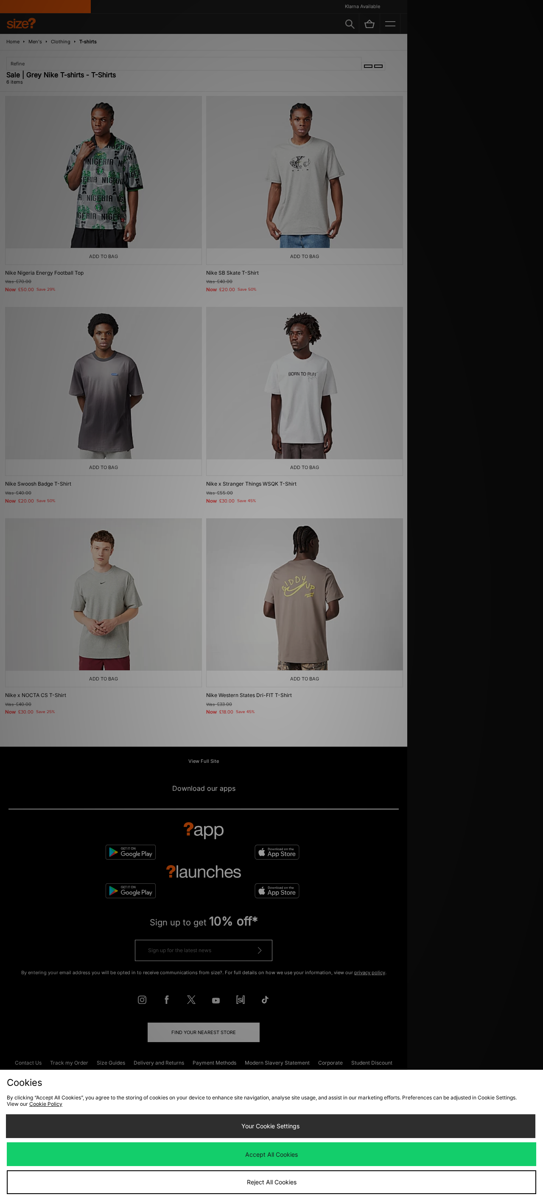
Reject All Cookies (272, 1182)
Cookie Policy (45, 1104)
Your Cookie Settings (270, 1126)
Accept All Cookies (271, 1154)
